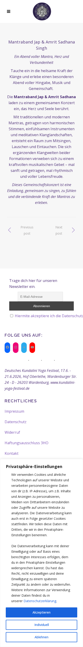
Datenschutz (16, 421)
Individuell (41, 625)
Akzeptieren (41, 612)
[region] (41, 553)
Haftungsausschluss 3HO (26, 442)
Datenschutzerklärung (40, 601)
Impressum (14, 411)
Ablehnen (41, 637)
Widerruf (12, 432)
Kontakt (11, 453)
